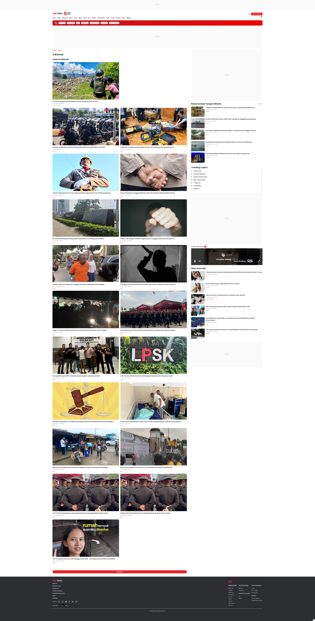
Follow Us (54, 601)
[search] (249, 14)
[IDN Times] (61, 13)
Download (55, 605)
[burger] (261, 17)
